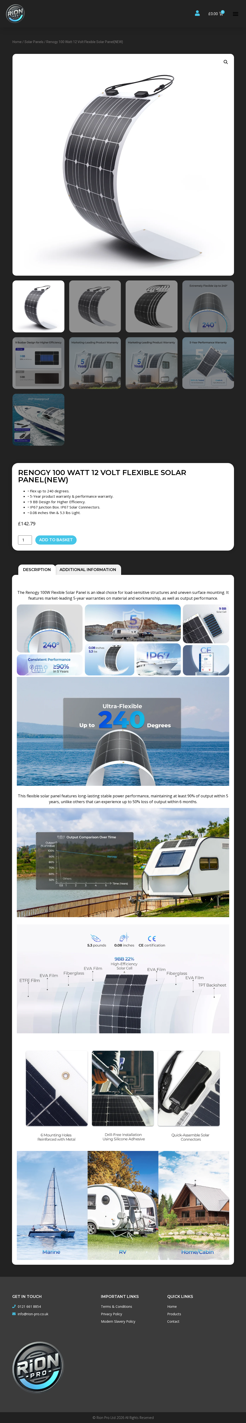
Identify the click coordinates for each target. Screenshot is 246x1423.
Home (17, 42)
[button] (235, 13)
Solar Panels (34, 42)
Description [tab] (37, 569)
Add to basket (56, 540)
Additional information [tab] (88, 569)
